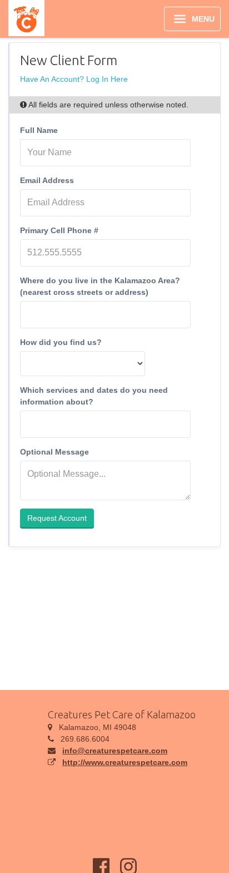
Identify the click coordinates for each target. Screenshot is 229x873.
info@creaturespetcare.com (114, 750)
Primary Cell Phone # (59, 230)
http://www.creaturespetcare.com (124, 762)
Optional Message (54, 451)
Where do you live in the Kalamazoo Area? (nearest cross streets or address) (100, 286)
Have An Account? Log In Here (74, 79)
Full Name (39, 130)
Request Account (57, 518)
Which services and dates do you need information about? (94, 396)
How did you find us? (61, 342)
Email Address (47, 180)
